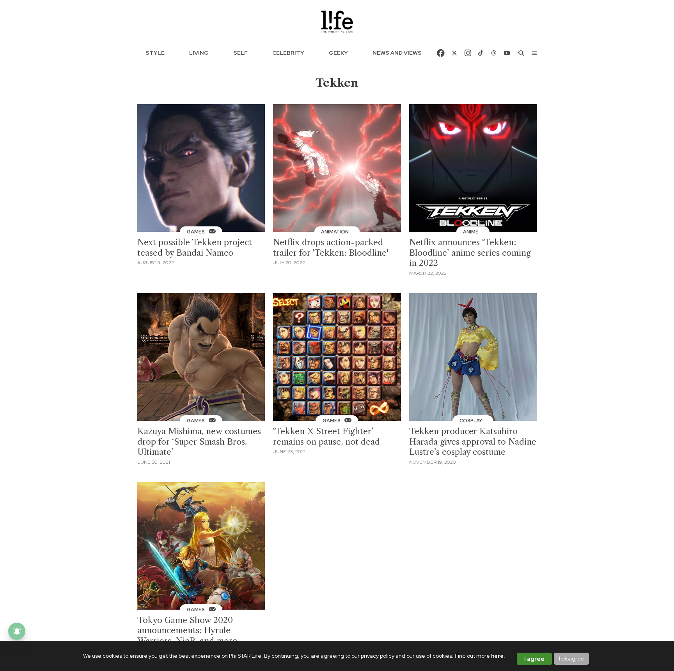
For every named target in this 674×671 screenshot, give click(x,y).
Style (155, 52)
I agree (534, 659)
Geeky (338, 52)
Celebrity (288, 52)
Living (199, 52)
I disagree (571, 658)
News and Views (397, 52)
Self (240, 52)
